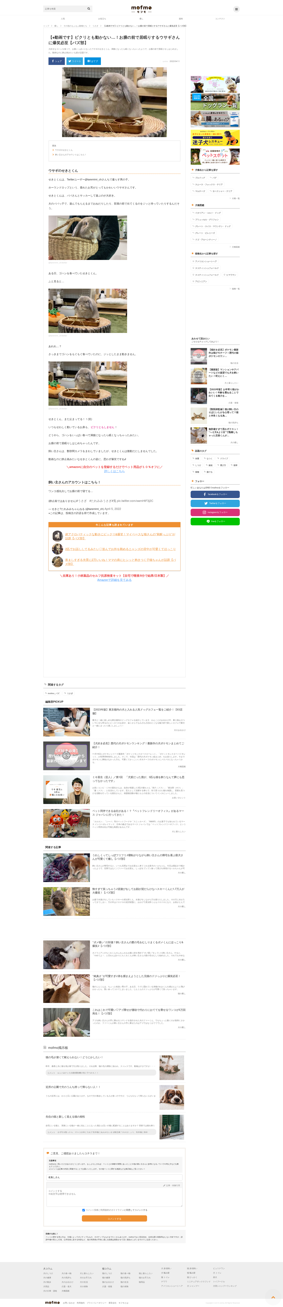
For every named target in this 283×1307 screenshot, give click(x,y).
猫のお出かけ (108, 1281)
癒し (141, 18)
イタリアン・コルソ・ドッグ (208, 212)
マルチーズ (200, 191)
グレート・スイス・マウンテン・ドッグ (213, 226)
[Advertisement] (114, 629)
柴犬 (215, 1277)
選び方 (223, 465)
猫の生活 (124, 1281)
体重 (197, 458)
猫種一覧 (236, 288)
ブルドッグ (200, 177)
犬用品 (46, 1286)
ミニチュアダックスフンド (199, 1281)
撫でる (210, 471)
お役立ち (102, 18)
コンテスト (220, 18)
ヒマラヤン (231, 274)
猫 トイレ (165, 1277)
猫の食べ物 (125, 1273)
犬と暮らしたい (87, 1273)
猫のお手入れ (145, 1277)
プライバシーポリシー (96, 1302)
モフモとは (123, 1302)
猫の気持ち (125, 1277)
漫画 (181, 18)
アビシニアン (201, 281)
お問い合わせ (69, 1302)
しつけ (198, 465)
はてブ (94, 61)
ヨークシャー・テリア (222, 191)
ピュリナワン (219, 1268)
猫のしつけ (107, 1273)
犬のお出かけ (67, 1281)
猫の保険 (124, 1286)
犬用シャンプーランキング (225, 1285)
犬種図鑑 (236, 246)
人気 (63, 18)
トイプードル (219, 1281)
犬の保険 (84, 1286)
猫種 (197, 471)
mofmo (141, 9)
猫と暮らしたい (146, 1273)
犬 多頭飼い (166, 1268)
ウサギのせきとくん (64, 150)
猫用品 (142, 1281)
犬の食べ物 (66, 1273)
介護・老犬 (66, 1286)
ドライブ (224, 458)
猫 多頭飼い (192, 1268)
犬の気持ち (66, 1277)
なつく (210, 458)
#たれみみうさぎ (100, 500)
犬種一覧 (236, 198)
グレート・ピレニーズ (205, 232)
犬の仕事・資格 (50, 1290)
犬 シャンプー (193, 1285)
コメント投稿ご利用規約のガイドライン (105, 1209)
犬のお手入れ (86, 1277)
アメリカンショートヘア (206, 261)
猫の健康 (106, 1277)
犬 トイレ (217, 1272)
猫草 (235, 465)
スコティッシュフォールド (207, 268)
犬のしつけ (48, 1273)
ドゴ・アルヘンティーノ (206, 239)
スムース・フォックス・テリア (209, 184)
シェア (58, 61)
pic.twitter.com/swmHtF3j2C (135, 500)
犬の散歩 (47, 1281)
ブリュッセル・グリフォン (207, 219)
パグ (215, 177)
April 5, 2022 (112, 508)
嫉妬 (211, 465)
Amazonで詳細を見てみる (114, 579)
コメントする (114, 1218)
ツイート (76, 61)
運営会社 (112, 1302)
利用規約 (81, 1302)
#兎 (114, 500)
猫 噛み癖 (191, 1272)
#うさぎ (81, 500)
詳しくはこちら (114, 471)
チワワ (164, 1281)
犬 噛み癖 (165, 1272)
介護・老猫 (107, 1286)
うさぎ (70, 693)
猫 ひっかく (192, 1277)
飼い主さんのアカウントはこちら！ (70, 154)
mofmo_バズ (53, 693)
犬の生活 (84, 1281)
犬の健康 (47, 1277)
